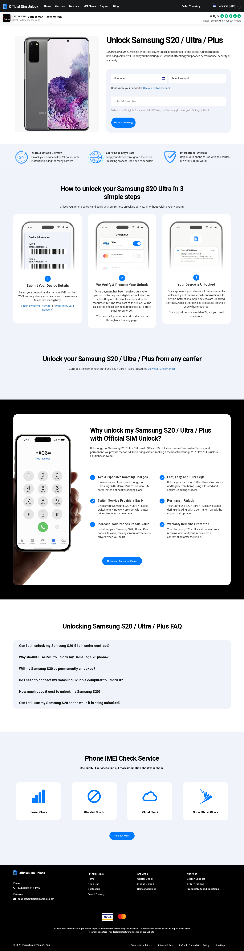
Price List (93, 884)
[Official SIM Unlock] (20, 6)
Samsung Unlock (146, 889)
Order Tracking (190, 6)
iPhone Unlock (145, 884)
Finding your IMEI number (36, 305)
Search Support (196, 878)
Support (104, 6)
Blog (116, 6)
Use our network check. (157, 88)
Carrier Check (145, 878)
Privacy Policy (165, 945)
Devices (74, 6)
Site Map (220, 945)
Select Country (96, 894)
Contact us (94, 889)
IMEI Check (89, 6)
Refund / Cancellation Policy (194, 945)
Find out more (122, 835)
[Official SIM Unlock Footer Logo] (29, 872)
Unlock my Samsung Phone (122, 561)
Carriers (60, 6)
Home (47, 6)
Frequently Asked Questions (203, 889)
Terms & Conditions (141, 945)
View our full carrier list (161, 368)
